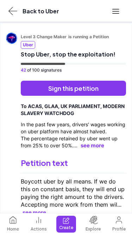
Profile (119, 229)
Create (66, 227)
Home (13, 229)
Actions (39, 229)
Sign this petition (73, 88)
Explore (93, 229)
